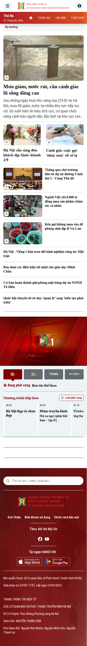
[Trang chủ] (30, 18)
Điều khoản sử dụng (37, 517)
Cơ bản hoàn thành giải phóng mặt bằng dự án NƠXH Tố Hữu (42, 285)
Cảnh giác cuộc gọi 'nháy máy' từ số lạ (61, 152)
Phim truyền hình (53, 411)
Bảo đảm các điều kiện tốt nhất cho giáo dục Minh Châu (39, 269)
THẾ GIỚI (77, 18)
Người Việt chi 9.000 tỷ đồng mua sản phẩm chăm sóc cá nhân (64, 201)
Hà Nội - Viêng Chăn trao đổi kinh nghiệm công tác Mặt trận (43, 254)
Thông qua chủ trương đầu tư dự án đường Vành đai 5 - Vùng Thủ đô (64, 174)
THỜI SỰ (44, 18)
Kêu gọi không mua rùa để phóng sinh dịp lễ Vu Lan (64, 226)
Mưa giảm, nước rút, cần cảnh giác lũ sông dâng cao (41, 90)
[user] (79, 6)
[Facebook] (40, 540)
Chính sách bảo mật (66, 517)
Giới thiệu (14, 517)
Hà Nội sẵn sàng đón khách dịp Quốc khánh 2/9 (22, 155)
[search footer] (8, 481)
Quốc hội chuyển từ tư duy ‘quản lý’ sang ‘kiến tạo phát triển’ (43, 300)
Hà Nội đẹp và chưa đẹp (20, 413)
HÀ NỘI (61, 18)
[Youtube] (47, 540)
